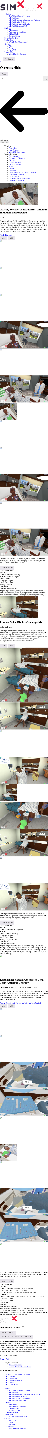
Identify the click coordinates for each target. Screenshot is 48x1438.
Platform (7, 28)
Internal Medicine (22, 1003)
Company (7, 44)
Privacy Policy (5, 1359)
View (4, 238)
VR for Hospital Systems (18, 22)
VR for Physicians (10, 1378)
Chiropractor (13, 156)
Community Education (17, 158)
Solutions (7, 14)
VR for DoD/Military (11, 1384)
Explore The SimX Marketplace (20, 1367)
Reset (4, 74)
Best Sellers (13, 148)
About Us (12, 46)
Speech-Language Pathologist (19, 178)
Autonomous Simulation (17, 32)
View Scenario (7, 568)
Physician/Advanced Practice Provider (22, 172)
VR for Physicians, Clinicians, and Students (24, 20)
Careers (11, 48)
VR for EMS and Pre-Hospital (19, 24)
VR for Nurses (14, 18)
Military (11, 166)
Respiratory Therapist (16, 174)
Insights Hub (8, 52)
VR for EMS (9, 1382)
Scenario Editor (14, 36)
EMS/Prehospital (15, 162)
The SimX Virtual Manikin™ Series (17, 1374)
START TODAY (8, 1332)
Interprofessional (15, 164)
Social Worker (14, 176)
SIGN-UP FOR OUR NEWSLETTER (16, 1337)
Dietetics (12, 160)
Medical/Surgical (6, 235)
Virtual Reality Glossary (17, 54)
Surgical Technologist (16, 180)
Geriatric (12, 1003)
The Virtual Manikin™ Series (19, 16)
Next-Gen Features (15, 1365)
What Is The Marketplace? (18, 42)
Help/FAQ (12, 50)
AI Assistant (13, 30)
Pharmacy (12, 170)
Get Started (9, 59)
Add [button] (11, 238)
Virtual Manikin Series (17, 152)
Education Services (11, 38)
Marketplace (8, 40)
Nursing (12, 168)
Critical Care (4, 1003)
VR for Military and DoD (18, 26)
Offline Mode (13, 34)
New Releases (14, 150)
